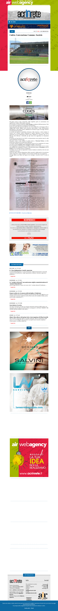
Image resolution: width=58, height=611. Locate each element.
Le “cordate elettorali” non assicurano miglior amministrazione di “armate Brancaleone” (29, 283)
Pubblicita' (29, 600)
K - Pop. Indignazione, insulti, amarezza (21, 270)
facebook (45, 584)
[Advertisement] (29, 424)
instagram (44, 585)
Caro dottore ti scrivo (16, 305)
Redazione (29, 597)
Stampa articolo (45, 31)
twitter (45, 587)
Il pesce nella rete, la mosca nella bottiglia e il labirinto (25, 293)
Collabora (28, 599)
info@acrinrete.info (31, 590)
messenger (44, 588)
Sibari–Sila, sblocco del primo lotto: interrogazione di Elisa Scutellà (29, 317)
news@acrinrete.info (31, 593)
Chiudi (32, 608)
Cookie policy (27, 608)
